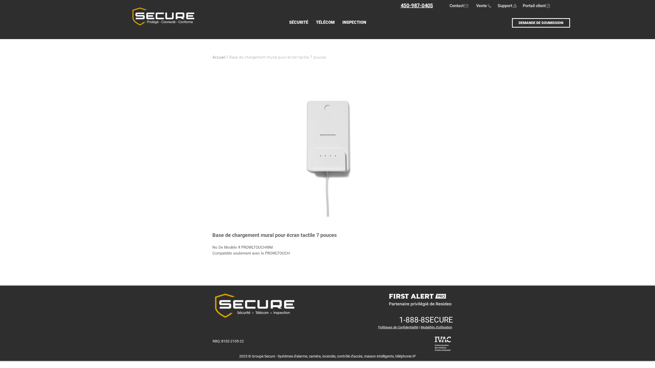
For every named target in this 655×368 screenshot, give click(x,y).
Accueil (218, 57)
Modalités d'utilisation (436, 327)
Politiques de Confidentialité (398, 327)
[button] (299, 23)
